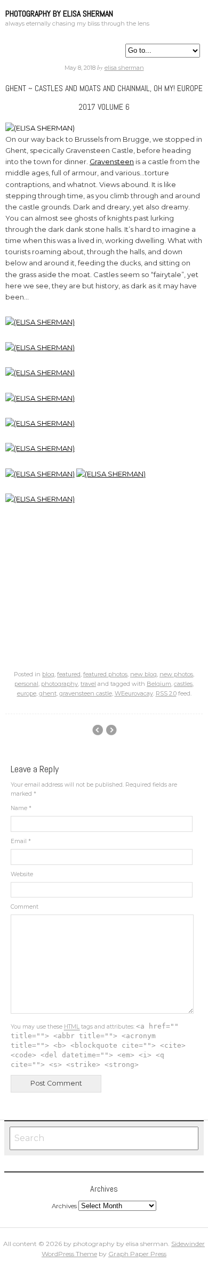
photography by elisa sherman (59, 13)
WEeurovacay (134, 693)
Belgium (159, 683)
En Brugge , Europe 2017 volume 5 (111, 730)
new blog (143, 674)
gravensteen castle (85, 693)
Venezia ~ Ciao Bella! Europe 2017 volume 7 (97, 730)
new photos (176, 674)
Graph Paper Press (137, 1254)
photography (59, 683)
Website (22, 874)
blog (48, 674)
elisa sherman (124, 67)
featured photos (105, 674)
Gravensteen (112, 161)
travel (88, 683)
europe (26, 693)
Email (21, 841)
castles (183, 683)
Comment (24, 906)
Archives (64, 1206)
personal (26, 683)
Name (21, 808)
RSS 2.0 (166, 693)
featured (69, 674)
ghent (48, 693)
